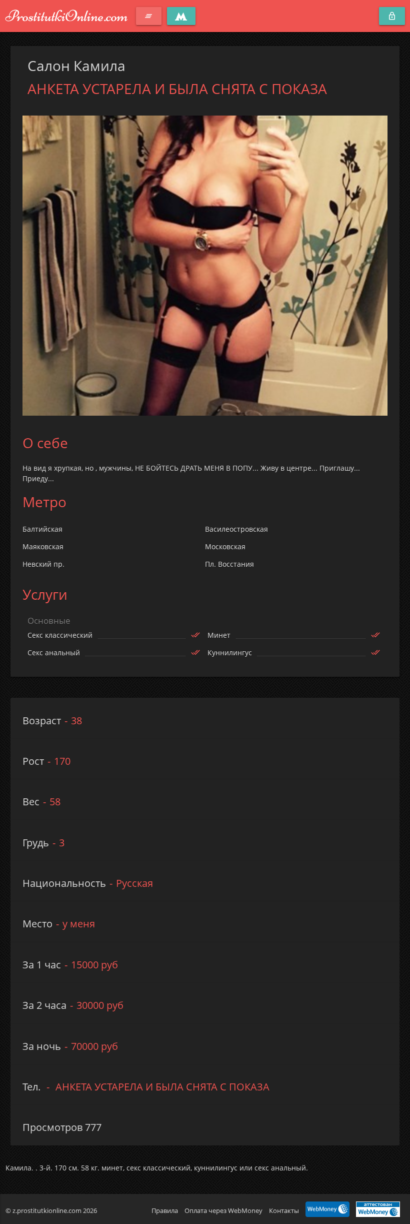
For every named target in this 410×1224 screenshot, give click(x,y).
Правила (165, 1210)
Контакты (284, 1210)
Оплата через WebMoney (223, 1210)
